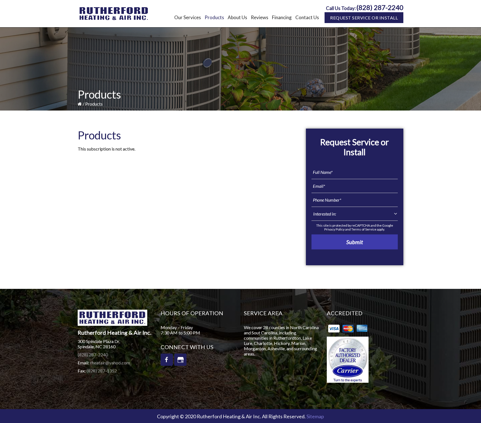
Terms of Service (363, 229)
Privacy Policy (334, 229)
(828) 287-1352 (102, 370)
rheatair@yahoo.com (110, 362)
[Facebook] (167, 360)
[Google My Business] (180, 360)
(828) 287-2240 (379, 7)
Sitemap (315, 416)
